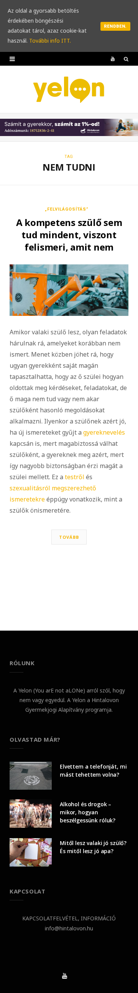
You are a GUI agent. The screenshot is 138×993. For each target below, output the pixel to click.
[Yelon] (69, 89)
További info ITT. (50, 40)
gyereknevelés (104, 432)
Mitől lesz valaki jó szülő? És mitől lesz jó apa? (93, 847)
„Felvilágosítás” (67, 209)
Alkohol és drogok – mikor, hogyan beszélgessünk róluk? (87, 812)
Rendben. (115, 26)
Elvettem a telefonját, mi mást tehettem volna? (93, 770)
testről (74, 477)
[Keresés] (126, 58)
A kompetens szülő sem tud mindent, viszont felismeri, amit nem (69, 235)
